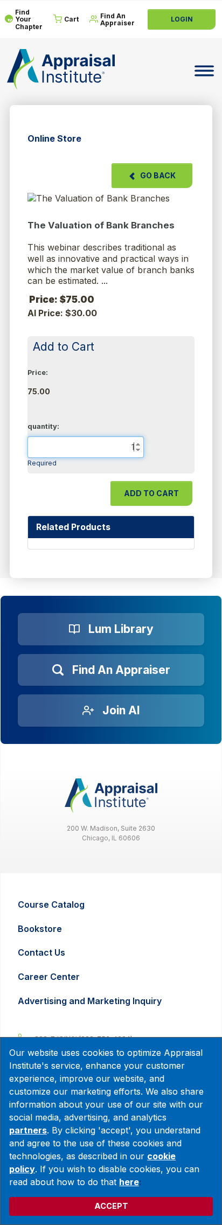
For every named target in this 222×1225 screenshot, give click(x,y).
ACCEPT (111, 1205)
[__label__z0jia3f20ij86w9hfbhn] (111, 795)
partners (28, 1130)
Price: (37, 372)
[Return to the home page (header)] (61, 69)
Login (182, 19)
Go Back (158, 175)
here (129, 1182)
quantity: (43, 426)
